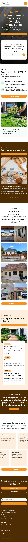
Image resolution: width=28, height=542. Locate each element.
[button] (25, 3)
